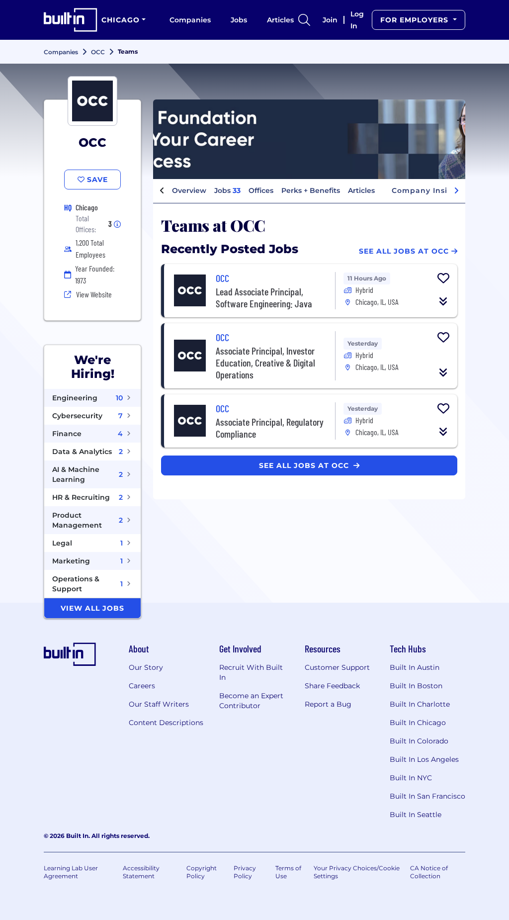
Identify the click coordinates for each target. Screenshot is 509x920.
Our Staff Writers (159, 704)
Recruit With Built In (251, 672)
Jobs (239, 19)
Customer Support (337, 667)
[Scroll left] (162, 191)
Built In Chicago (418, 722)
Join (330, 19)
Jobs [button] (227, 190)
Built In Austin (414, 667)
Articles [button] (361, 190)
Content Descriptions (166, 722)
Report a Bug (328, 704)
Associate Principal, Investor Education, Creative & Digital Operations (265, 362)
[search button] (304, 20)
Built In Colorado (419, 740)
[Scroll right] (456, 191)
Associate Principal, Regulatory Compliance (270, 428)
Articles (280, 19)
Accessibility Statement (141, 872)
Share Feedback (332, 685)
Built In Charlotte (420, 704)
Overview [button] (189, 190)
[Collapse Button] (443, 301)
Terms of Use (288, 872)
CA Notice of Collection (429, 872)
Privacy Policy (245, 872)
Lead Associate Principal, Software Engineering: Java (264, 297)
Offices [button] (261, 190)
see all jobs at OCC (305, 465)
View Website (94, 294)
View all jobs (92, 608)
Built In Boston (416, 685)
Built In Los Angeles (424, 759)
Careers (142, 685)
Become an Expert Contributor (251, 700)
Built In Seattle (415, 814)
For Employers (415, 19)
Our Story (146, 667)
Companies (190, 19)
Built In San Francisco (427, 796)
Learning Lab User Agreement (71, 872)
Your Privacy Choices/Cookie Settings (357, 872)
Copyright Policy (201, 872)
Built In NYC (411, 777)
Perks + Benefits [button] (310, 190)
